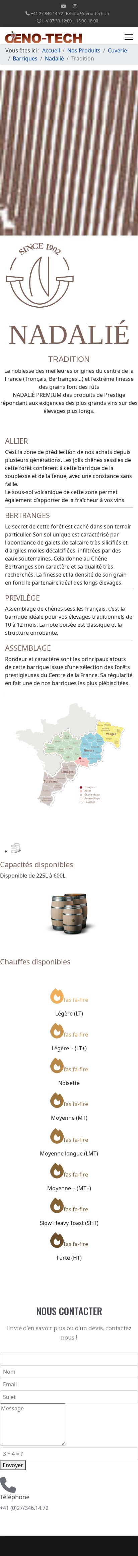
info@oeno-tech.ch (90, 13)
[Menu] (129, 37)
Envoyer (13, 1465)
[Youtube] (63, 6)
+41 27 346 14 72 (47, 13)
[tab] (74, 848)
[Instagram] (75, 6)
